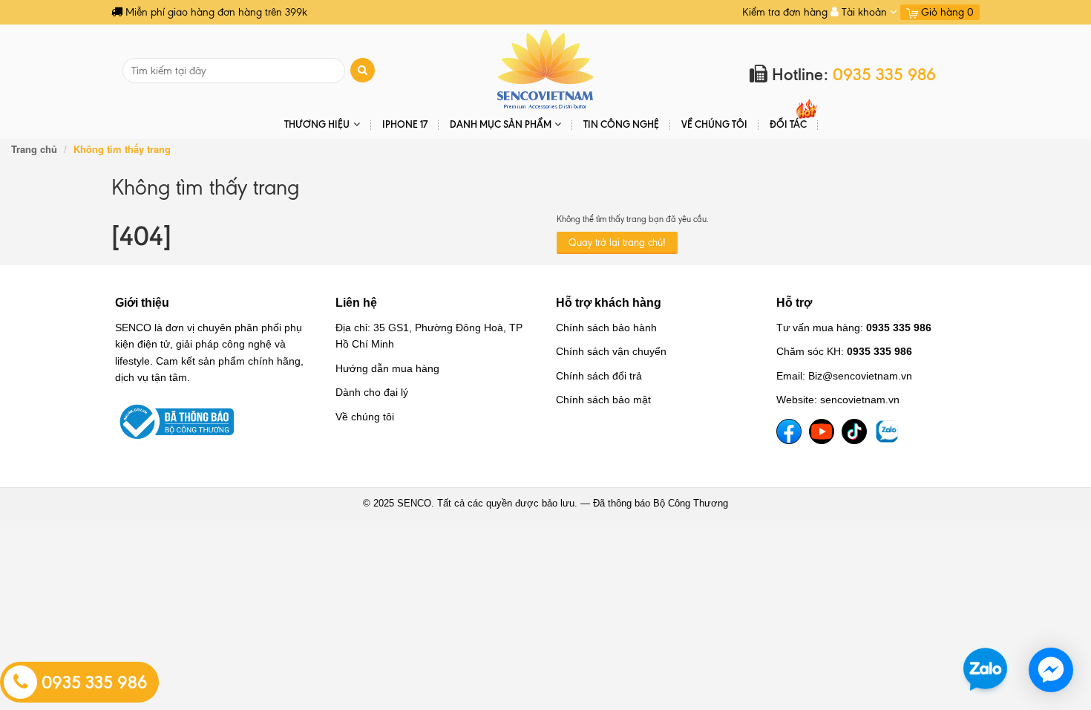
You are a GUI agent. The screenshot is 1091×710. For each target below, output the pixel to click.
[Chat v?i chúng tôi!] (1051, 670)
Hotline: (851, 75)
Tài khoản (864, 12)
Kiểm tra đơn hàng (785, 12)
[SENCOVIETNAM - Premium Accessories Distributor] (545, 68)
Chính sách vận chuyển (611, 351)
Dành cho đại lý (371, 392)
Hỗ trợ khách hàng (608, 302)
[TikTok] (854, 431)
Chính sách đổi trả (599, 376)
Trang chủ (34, 149)
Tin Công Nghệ (621, 124)
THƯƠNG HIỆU (317, 124)
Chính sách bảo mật (603, 400)
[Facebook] (789, 431)
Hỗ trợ (794, 302)
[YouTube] (821, 431)
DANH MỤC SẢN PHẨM (500, 124)
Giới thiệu (142, 302)
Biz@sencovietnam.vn (860, 376)
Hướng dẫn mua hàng (387, 368)
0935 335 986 (92, 682)
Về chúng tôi (714, 124)
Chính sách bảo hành (606, 327)
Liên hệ (356, 302)
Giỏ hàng (946, 12)
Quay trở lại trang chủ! (617, 242)
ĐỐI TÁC (788, 124)
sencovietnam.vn (860, 400)
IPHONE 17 (404, 124)
